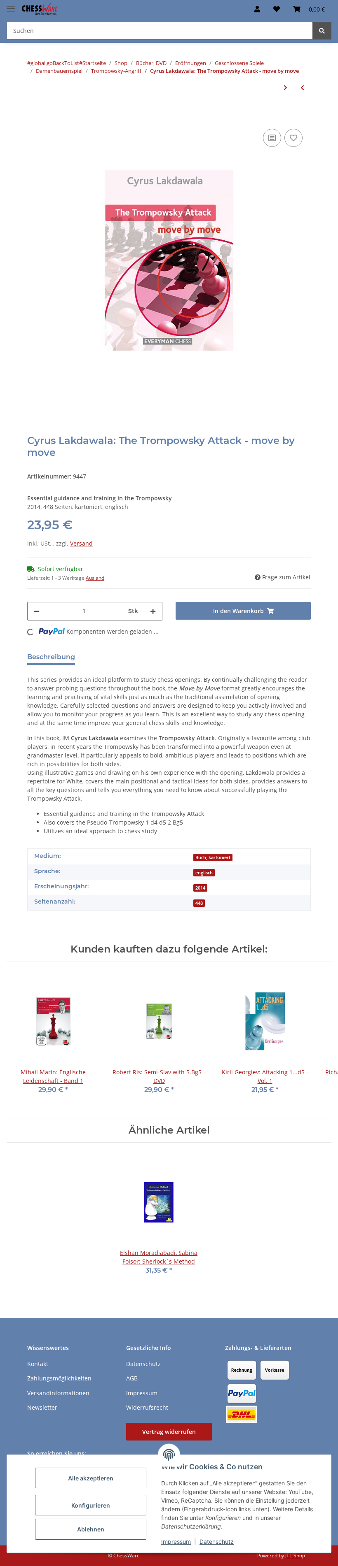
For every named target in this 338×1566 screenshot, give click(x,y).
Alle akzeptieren (90, 1478)
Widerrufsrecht (147, 1407)
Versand (81, 543)
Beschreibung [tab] (51, 657)
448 (199, 903)
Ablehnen (90, 1529)
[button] (257, 9)
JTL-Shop (295, 1555)
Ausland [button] (95, 577)
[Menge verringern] (37, 611)
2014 (200, 888)
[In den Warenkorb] (33, 114)
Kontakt (37, 1364)
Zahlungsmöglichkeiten (59, 1378)
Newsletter (42, 1407)
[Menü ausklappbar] (11, 5)
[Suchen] (321, 30)
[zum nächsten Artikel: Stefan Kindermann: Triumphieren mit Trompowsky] (285, 87)
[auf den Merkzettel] (293, 138)
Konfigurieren (90, 1505)
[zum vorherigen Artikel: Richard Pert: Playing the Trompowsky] (302, 87)
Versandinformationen (58, 1393)
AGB (132, 1378)
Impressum (176, 1541)
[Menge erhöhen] (153, 611)
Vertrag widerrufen (169, 1432)
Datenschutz (217, 1541)
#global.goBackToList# (54, 63)
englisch (204, 873)
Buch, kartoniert (212, 857)
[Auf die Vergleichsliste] (272, 138)
